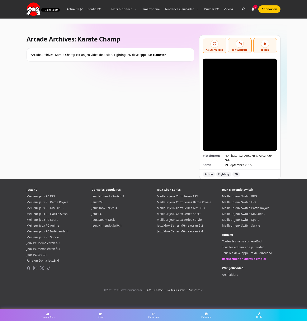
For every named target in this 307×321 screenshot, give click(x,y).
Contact (158, 290)
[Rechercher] (243, 9)
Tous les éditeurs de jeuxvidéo (243, 247)
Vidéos (228, 9)
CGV (148, 290)
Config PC (94, 9)
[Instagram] (35, 268)
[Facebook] (29, 268)
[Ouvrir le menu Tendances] (197, 9)
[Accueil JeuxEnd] (43, 9)
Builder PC (211, 9)
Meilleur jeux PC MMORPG (45, 208)
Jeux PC (97, 214)
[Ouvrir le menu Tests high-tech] (135, 9)
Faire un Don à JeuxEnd (43, 260)
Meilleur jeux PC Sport (42, 220)
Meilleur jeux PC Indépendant (48, 231)
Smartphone (151, 9)
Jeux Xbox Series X (104, 208)
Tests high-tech (121, 9)
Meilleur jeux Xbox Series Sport (178, 214)
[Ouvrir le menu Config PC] (104, 9)
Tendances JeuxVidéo (179, 9)
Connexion (269, 9)
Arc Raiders (230, 275)
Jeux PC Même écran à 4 (43, 249)
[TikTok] (49, 268)
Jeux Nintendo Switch (107, 225)
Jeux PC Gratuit (37, 255)
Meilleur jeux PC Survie (43, 237)
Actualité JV (74, 9)
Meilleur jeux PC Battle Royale (47, 202)
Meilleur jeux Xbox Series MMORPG (181, 208)
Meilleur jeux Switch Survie (241, 225)
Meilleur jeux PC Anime (43, 225)
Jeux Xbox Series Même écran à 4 (180, 231)
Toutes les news (176, 290)
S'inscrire (194, 290)
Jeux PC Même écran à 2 (43, 243)
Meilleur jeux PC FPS (41, 196)
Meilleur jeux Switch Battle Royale (245, 208)
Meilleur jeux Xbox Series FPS (177, 196)
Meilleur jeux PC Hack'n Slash (47, 214)
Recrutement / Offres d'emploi (244, 259)
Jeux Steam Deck (103, 220)
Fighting (223, 174)
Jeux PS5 (97, 202)
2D (236, 174)
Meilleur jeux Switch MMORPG (243, 214)
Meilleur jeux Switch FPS (239, 202)
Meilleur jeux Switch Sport (240, 220)
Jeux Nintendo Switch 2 (108, 196)
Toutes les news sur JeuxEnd (242, 241)
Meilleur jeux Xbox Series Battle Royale (184, 202)
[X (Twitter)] (42, 268)
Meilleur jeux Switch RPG (239, 196)
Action (209, 174)
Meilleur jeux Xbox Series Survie (179, 220)
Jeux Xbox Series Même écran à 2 (180, 225)
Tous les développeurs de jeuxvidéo (247, 253)
